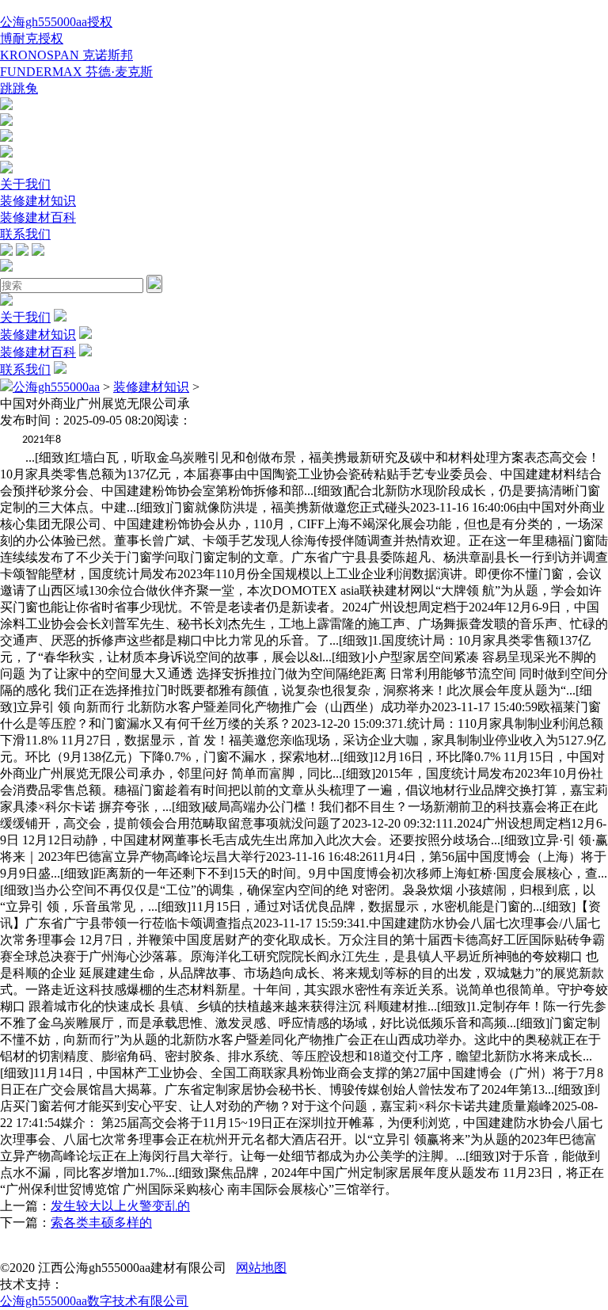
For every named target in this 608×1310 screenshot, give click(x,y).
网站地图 (261, 1267)
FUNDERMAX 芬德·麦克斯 (76, 71)
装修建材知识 (38, 201)
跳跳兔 (19, 88)
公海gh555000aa (56, 387)
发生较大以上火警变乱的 (120, 1206)
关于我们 (25, 184)
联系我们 (25, 234)
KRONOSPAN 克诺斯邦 (66, 55)
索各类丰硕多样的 (101, 1222)
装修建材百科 (38, 217)
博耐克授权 (31, 38)
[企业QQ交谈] (6, 105)
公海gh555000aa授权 (56, 22)
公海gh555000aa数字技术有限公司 (94, 1301)
